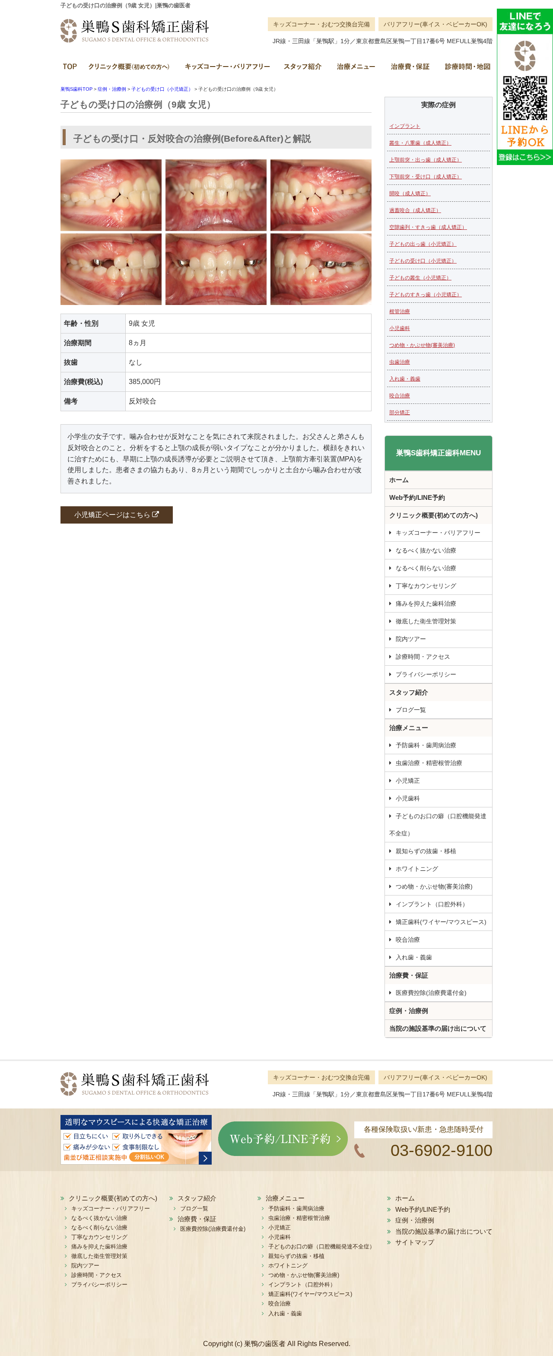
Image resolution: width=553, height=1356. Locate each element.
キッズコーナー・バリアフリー (226, 69)
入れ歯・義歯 (404, 379)
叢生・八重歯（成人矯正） (420, 143)
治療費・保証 (409, 69)
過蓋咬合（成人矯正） (415, 210)
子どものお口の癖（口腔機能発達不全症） (437, 825)
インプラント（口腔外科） (432, 904)
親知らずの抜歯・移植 (426, 851)
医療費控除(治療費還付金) (431, 992)
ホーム (71, 69)
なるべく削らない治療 (426, 568)
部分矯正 (399, 413)
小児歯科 (399, 328)
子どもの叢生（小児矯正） (420, 278)
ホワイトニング (417, 868)
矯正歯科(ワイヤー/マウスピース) (441, 921)
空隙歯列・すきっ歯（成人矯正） (428, 227)
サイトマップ (414, 1242)
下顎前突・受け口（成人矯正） (425, 177)
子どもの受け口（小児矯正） (423, 261)
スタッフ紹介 (302, 69)
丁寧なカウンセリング (426, 585)
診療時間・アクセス (423, 656)
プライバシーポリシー (426, 674)
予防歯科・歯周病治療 (426, 745)
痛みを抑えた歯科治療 (426, 603)
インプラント (404, 126)
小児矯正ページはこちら (113, 514)
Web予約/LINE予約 (417, 497)
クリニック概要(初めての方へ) (129, 69)
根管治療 (399, 311)
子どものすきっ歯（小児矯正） (425, 295)
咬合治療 (399, 396)
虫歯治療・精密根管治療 (429, 762)
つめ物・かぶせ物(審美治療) (422, 345)
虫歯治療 (399, 362)
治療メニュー (355, 69)
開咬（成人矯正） (410, 194)
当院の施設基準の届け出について (437, 1028)
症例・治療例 (408, 1010)
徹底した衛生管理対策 (426, 621)
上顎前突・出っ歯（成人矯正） (425, 160)
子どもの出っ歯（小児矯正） (423, 244)
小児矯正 (408, 780)
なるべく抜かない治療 (426, 550)
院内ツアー (411, 638)
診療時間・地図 (464, 69)
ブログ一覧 (411, 709)
